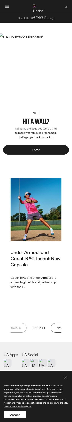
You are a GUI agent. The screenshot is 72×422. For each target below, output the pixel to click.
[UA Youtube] (43, 363)
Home (36, 150)
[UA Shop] (8, 363)
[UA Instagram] (26, 363)
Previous (15, 328)
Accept (15, 414)
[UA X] (34, 363)
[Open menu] (7, 6)
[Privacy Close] (65, 377)
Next (60, 328)
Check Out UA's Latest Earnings (36, 18)
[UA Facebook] (51, 363)
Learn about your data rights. (17, 406)
